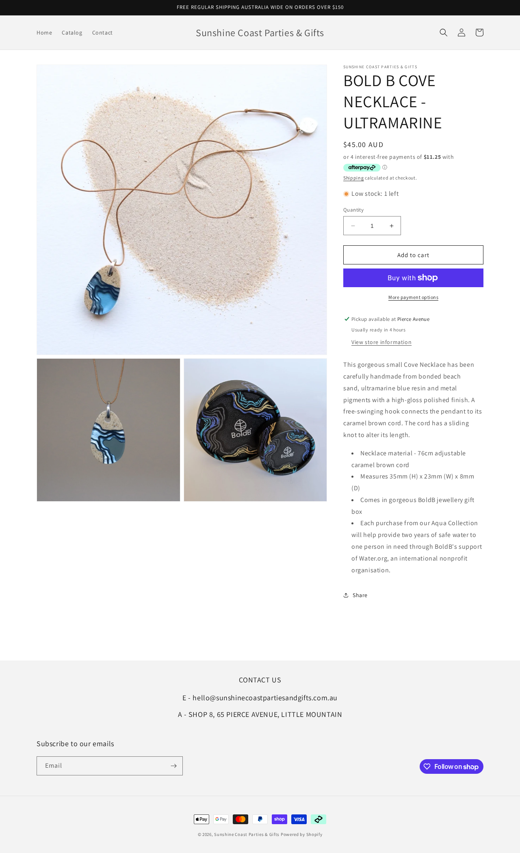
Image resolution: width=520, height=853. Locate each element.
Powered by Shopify (302, 834)
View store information (381, 342)
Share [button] (360, 595)
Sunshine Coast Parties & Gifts (247, 834)
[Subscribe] (173, 765)
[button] (444, 32)
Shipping (353, 178)
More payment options (413, 297)
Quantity (353, 209)
